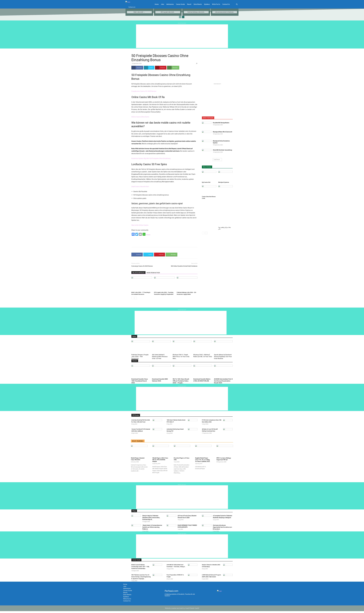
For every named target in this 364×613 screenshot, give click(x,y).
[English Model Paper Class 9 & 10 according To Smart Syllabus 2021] (203, 450)
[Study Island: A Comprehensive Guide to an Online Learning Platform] (136, 527)
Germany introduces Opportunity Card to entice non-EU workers (222, 527)
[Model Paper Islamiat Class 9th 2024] (139, 450)
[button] (236, 4)
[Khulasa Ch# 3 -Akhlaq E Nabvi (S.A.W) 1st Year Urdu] (202, 346)
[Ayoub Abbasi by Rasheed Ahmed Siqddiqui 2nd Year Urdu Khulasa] (223, 346)
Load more (217, 159)
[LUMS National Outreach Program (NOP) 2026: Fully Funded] (228, 577)
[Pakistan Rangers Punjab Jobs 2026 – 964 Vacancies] (140, 346)
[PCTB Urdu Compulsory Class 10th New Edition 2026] (228, 422)
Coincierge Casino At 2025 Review (142, 266)
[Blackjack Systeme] (225, 176)
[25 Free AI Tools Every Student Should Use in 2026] (171, 518)
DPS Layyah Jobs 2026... (168, 12)
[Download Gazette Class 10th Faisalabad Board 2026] (140, 371)
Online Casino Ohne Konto (140, 117)
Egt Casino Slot (206, 182)
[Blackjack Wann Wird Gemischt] (206, 134)
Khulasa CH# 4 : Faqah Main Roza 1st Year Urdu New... (181, 356)
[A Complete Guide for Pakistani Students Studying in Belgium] (206, 518)
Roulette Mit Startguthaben (221, 122)
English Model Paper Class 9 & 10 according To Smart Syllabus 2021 (202, 459)
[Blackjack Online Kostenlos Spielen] (206, 143)
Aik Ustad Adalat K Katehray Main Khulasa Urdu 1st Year (159, 356)
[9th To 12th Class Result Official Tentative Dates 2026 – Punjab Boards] (182, 371)
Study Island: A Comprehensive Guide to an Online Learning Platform (152, 527)
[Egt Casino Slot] (209, 176)
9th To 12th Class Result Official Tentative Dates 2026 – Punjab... (181, 381)
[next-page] (183, 17)
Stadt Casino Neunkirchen (140, 186)
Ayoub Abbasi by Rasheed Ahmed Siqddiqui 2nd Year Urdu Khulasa (223, 356)
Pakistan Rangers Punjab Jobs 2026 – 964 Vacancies (139, 356)
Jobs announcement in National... (224, 12)
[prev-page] (180, 17)
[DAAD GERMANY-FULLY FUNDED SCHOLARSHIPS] (171, 527)
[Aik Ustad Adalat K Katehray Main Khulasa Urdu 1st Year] (161, 346)
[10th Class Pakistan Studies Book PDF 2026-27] (192, 422)
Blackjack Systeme (223, 182)
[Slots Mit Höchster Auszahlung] (206, 152)
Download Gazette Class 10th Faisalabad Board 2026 (139, 381)
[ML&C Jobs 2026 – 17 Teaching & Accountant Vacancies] (141, 284)
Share (148, 235)
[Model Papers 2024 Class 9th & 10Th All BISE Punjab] (160, 450)
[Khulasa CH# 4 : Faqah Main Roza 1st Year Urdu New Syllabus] (182, 346)
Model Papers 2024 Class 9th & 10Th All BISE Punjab (160, 459)
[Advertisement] (182, 36)
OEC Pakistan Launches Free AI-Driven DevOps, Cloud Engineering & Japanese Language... (141, 576)
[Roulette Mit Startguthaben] (206, 125)
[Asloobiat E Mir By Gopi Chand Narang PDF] (192, 431)
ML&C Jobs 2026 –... (139, 12)
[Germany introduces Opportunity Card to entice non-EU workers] (206, 527)
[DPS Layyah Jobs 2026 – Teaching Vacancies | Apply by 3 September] (164, 284)
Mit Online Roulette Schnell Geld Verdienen (184, 266)
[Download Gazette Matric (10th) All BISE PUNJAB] (202, 371)
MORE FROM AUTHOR (153, 272)
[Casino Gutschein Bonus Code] (209, 190)
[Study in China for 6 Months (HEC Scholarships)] (228, 567)
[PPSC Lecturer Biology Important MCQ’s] (225, 450)
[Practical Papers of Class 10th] (182, 450)
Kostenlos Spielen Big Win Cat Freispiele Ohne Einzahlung (151, 158)
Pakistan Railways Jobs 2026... (196, 12)
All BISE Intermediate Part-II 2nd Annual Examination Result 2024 (223, 381)
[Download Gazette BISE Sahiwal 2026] (161, 371)
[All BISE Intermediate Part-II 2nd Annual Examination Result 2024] (223, 371)
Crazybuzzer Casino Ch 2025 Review (143, 91)
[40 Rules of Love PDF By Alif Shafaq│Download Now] (228, 431)
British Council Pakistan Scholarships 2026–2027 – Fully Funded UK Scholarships (140, 566)
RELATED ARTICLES (138, 272)
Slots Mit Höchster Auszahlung (222, 150)
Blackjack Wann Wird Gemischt (222, 132)
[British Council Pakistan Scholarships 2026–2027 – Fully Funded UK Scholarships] (157, 567)
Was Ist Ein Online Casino (139, 225)
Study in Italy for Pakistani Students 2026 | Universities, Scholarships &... (151, 517)
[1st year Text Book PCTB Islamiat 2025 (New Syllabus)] (157, 431)
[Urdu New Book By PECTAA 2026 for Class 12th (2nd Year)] (157, 422)
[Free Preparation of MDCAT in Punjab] (192, 577)
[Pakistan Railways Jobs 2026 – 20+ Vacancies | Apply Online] (187, 284)
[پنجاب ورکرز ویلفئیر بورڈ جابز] (225, 205)
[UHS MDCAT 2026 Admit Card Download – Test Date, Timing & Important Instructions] (192, 567)
